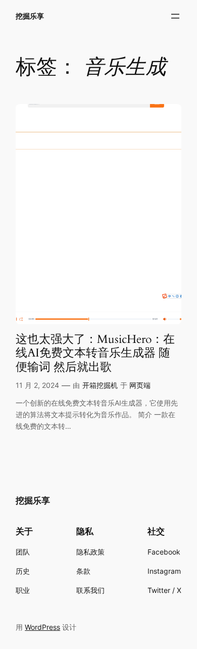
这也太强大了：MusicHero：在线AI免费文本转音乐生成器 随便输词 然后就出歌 (95, 353)
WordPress (42, 627)
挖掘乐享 (30, 16)
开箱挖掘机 (100, 385)
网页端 (140, 385)
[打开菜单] (175, 16)
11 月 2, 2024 (37, 385)
